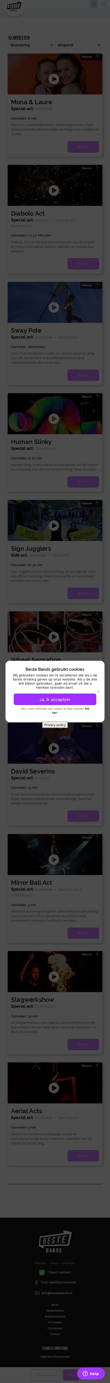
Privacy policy (55, 725)
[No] (98, 691)
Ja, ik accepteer (54, 699)
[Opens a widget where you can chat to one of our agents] (91, 1374)
